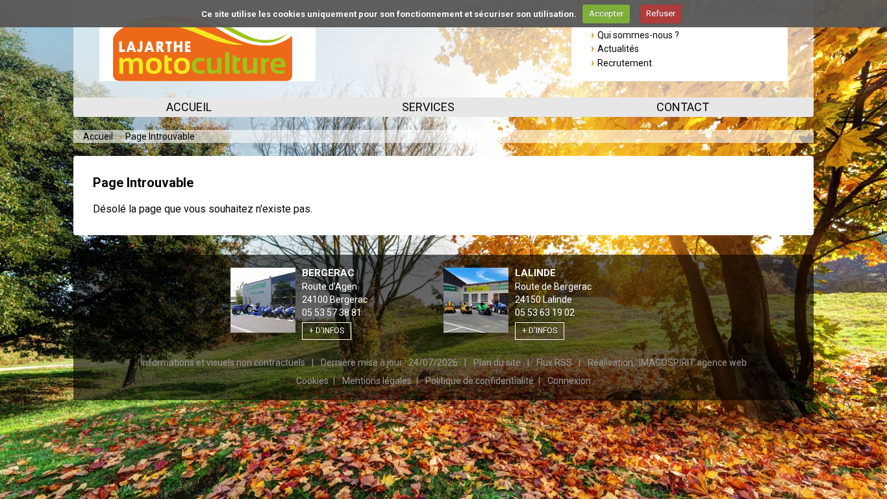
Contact (682, 107)
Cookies (312, 381)
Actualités (618, 49)
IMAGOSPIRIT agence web (693, 362)
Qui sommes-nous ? (638, 35)
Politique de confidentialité (479, 381)
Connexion (569, 381)
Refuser (660, 13)
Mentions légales (377, 381)
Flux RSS (554, 362)
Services (428, 107)
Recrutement (624, 63)
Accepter (606, 13)
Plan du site (497, 362)
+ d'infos (326, 330)
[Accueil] (207, 48)
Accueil (189, 107)
